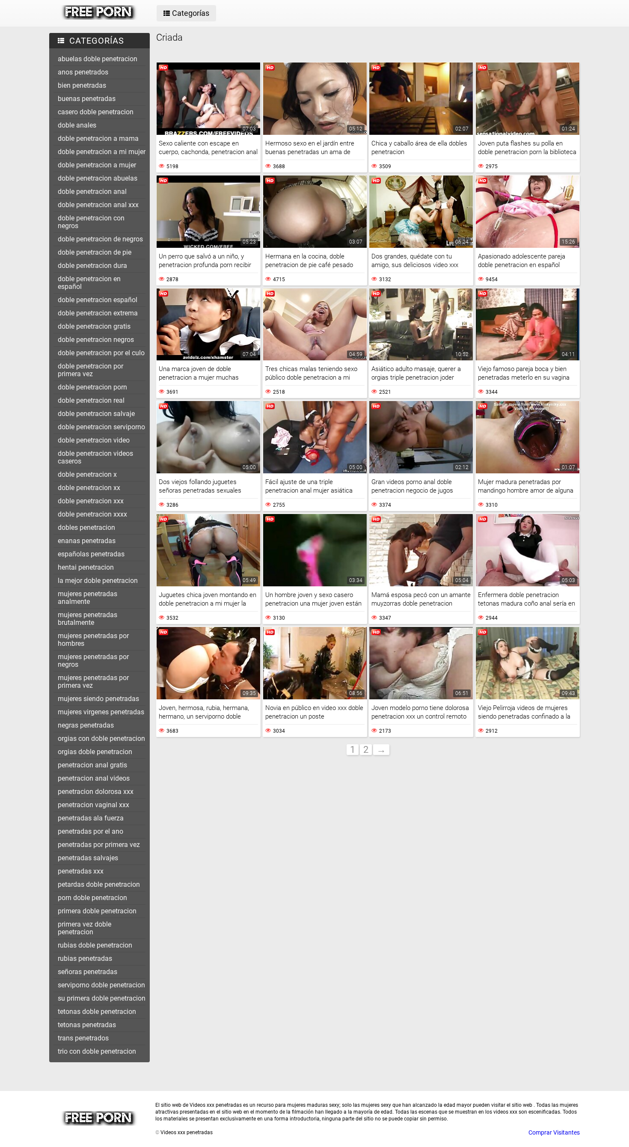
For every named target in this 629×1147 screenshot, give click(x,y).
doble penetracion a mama (98, 138)
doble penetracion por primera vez (90, 370)
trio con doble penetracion (97, 1051)
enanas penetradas (87, 541)
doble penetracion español (97, 300)
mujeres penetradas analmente (87, 598)
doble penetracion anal (92, 191)
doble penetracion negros (96, 340)
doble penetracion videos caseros (95, 457)
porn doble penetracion (92, 898)
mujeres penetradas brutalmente (87, 619)
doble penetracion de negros (100, 239)
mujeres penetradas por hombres (93, 640)
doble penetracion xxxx (92, 514)
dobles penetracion (86, 527)
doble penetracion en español (89, 283)
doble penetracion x (87, 474)
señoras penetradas (87, 972)
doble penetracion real (91, 400)
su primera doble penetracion (101, 998)
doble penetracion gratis (94, 326)
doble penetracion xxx (91, 501)
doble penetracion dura (92, 265)
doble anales (77, 125)
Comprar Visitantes (554, 1132)
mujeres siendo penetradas (98, 699)
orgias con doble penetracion (101, 738)
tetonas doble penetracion (97, 1011)
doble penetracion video (94, 440)
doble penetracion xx (89, 488)
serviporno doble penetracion (101, 985)
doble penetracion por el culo (101, 353)
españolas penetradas (91, 554)
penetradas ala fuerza (91, 818)
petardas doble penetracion (99, 884)
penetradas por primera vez (99, 845)
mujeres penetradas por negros (93, 661)
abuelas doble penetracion (97, 59)
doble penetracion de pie (94, 252)
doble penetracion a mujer (97, 165)
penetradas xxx (81, 871)
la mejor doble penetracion (98, 580)
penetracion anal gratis (92, 765)
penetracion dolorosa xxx (96, 791)
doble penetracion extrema (98, 313)
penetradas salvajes (88, 858)
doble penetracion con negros (91, 222)
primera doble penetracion (97, 911)
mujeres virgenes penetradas (101, 712)
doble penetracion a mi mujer (101, 152)
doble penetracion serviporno (101, 427)
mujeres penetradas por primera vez (93, 681)
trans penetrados (83, 1038)
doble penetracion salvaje (96, 414)
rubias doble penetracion (95, 945)
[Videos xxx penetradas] (99, 17)
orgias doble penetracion (95, 752)
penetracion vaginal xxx (93, 805)
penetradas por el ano (90, 831)
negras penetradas (86, 725)
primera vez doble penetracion (84, 928)
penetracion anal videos (94, 778)
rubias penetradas (85, 958)
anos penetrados (83, 72)
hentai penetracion (86, 567)
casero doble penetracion (96, 112)
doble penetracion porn (92, 387)
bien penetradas (82, 85)
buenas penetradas (87, 99)
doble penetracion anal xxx (98, 205)
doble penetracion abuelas (97, 178)
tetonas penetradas (87, 1025)
